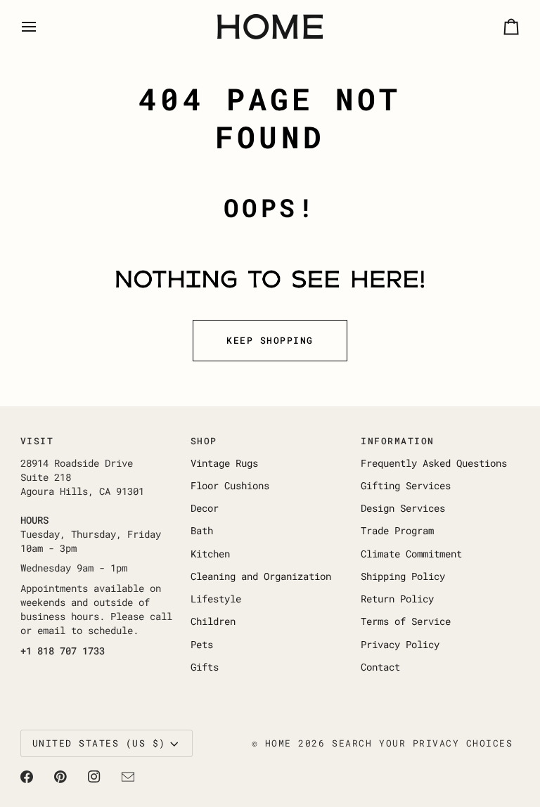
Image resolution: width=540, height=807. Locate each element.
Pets (202, 644)
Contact (380, 667)
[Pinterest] (60, 776)
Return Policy (397, 599)
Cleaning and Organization (261, 576)
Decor (205, 508)
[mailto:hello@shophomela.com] (128, 776)
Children (213, 621)
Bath (202, 530)
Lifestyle (216, 599)
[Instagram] (94, 776)
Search (352, 743)
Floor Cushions (230, 485)
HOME (278, 743)
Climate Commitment (411, 554)
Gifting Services (406, 485)
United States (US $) (99, 743)
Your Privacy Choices (446, 743)
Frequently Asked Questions (434, 463)
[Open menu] (41, 26)
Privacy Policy (400, 644)
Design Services (403, 508)
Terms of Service (406, 621)
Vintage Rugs (224, 463)
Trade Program (397, 530)
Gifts (205, 667)
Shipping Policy (403, 576)
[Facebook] (26, 776)
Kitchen (210, 554)
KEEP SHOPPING (270, 340)
